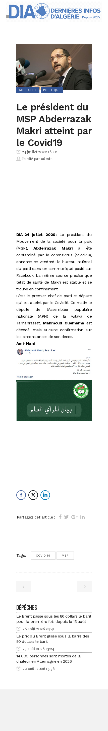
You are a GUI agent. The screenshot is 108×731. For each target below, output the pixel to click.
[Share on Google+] (74, 517)
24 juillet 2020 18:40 (39, 152)
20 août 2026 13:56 (38, 669)
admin (47, 159)
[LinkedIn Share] (45, 495)
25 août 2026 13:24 (38, 649)
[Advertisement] (54, 197)
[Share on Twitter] (66, 517)
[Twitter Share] (33, 495)
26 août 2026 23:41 (38, 629)
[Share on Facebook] (60, 517)
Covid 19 (43, 555)
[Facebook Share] (21, 495)
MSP (65, 555)
